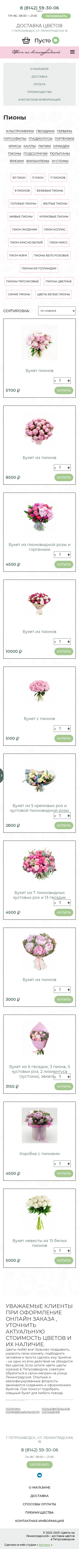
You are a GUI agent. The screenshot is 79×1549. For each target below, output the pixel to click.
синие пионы (19, 294)
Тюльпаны (60, 154)
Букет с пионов (39, 718)
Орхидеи (61, 146)
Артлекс (44, 1544)
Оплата (39, 84)
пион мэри (18, 255)
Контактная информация (39, 99)
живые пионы (21, 216)
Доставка (39, 76)
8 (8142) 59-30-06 (39, 8)
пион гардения (24, 229)
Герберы (64, 131)
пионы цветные (59, 281)
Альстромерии (20, 131)
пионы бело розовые (51, 255)
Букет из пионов (39, 457)
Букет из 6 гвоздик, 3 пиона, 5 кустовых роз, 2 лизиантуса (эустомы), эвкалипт (39, 1071)
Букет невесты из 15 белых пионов (40, 1243)
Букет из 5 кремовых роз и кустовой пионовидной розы (39, 808)
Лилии (44, 146)
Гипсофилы (15, 139)
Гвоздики (45, 131)
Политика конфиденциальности (23, 1410)
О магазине (39, 69)
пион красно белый (26, 242)
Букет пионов (40, 370)
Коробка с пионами (40, 1153)
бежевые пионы (50, 190)
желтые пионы (55, 203)
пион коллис (55, 229)
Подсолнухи (35, 154)
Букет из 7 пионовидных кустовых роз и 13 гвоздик (39, 895)
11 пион (37, 177)
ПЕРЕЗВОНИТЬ (56, 16)
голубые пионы (23, 203)
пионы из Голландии (39, 268)
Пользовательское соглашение (56, 1410)
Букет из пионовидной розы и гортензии (39, 547)
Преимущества (39, 92)
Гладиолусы (40, 139)
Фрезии (17, 161)
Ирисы (15, 146)
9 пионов (22, 190)
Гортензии (64, 139)
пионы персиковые (22, 281)
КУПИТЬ (64, 390)
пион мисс (59, 242)
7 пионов (57, 177)
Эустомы (60, 161)
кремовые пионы (54, 216)
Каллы (29, 146)
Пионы (14, 154)
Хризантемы (37, 161)
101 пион (19, 177)
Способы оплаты (39, 1504)
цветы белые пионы (53, 294)
